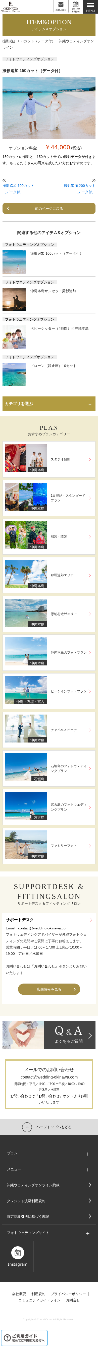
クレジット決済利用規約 (26, 1201)
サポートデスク (20, 920)
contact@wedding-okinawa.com (43, 928)
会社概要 (19, 1294)
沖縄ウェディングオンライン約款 (33, 1185)
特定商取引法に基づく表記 (28, 1217)
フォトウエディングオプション (29, 59)
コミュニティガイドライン (39, 1300)
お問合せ (73, 1300)
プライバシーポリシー (68, 1294)
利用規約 (38, 1294)
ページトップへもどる (54, 1127)
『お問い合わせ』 (44, 966)
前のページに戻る (49, 209)
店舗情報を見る (49, 989)
